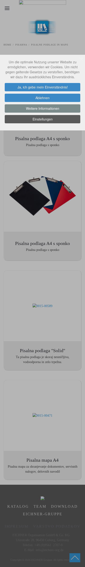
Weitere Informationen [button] (42, 108)
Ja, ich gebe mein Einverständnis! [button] (42, 87)
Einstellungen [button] (43, 119)
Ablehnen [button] (42, 97)
